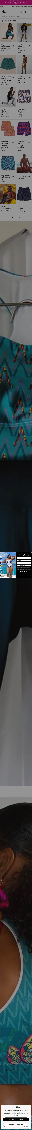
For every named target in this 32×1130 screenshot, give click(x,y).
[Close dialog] (31, 552)
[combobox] (18, 565)
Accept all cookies (16, 1119)
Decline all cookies (16, 1125)
